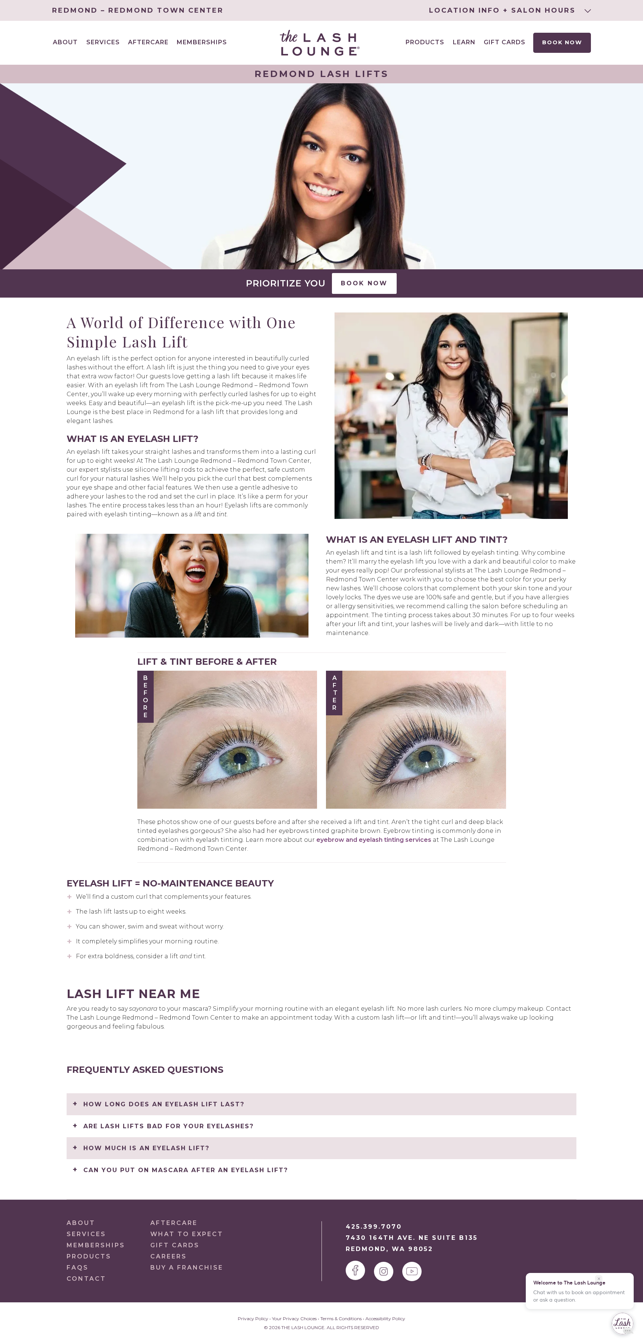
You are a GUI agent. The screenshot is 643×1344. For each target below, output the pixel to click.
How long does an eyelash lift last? (163, 1104)
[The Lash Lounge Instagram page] (383, 1271)
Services (86, 1234)
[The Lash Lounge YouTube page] (412, 1271)
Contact (86, 1278)
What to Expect (186, 1234)
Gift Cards (504, 42)
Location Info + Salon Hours (504, 10)
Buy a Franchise (186, 1267)
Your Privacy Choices (294, 1318)
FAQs (78, 1267)
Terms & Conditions (341, 1318)
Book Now (562, 42)
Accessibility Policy (385, 1318)
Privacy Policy (253, 1318)
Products (425, 42)
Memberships (202, 42)
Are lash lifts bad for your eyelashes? (168, 1126)
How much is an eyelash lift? (146, 1148)
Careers (168, 1256)
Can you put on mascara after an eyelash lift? (185, 1170)
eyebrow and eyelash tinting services (373, 839)
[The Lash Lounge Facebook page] (355, 1270)
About (81, 1222)
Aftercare (148, 42)
